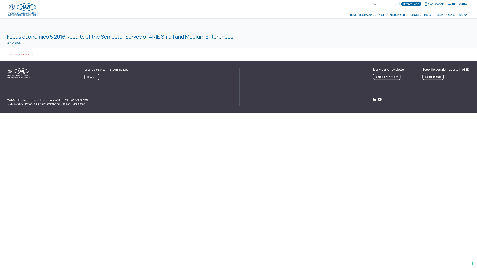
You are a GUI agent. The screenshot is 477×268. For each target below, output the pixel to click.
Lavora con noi (433, 76)
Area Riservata (436, 4)
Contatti (464, 4)
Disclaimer (79, 103)
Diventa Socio (411, 4)
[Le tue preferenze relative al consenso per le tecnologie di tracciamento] (472, 263)
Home (353, 15)
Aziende (450, 15)
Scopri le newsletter (387, 76)
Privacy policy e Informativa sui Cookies (47, 103)
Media (440, 15)
